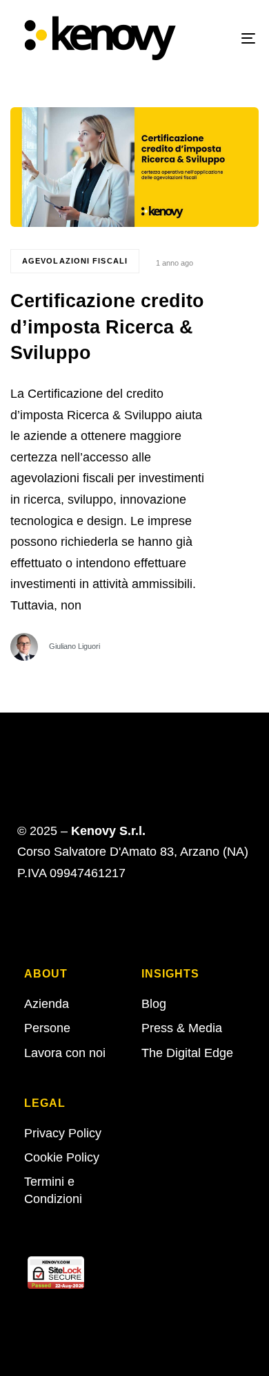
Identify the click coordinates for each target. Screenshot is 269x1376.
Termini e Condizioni (53, 1190)
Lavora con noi (65, 1053)
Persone (47, 1028)
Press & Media (181, 1028)
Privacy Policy (62, 1133)
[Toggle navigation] (215, 38)
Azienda (46, 1004)
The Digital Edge (187, 1053)
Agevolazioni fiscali (75, 261)
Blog (153, 1004)
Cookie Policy (61, 1157)
